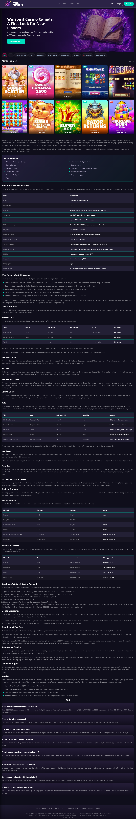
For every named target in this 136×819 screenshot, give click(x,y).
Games (72, 4)
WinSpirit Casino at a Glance (16, 162)
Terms (84, 808)
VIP (11, 55)
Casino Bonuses (11, 165)
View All (130, 61)
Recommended (21, 55)
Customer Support (77, 175)
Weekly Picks (65, 55)
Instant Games (100, 55)
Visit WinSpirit (16, 41)
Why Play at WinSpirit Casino (81, 162)
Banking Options (11, 168)
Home (38, 808)
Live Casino (88, 55)
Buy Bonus (40, 55)
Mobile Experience (12, 172)
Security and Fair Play (78, 172)
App (78, 4)
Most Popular (52, 55)
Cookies (97, 808)
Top (4, 55)
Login (58, 4)
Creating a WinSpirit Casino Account (84, 168)
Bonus (65, 4)
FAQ (7, 178)
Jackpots (76, 55)
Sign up (129, 4)
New (31, 55)
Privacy (90, 808)
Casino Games (76, 165)
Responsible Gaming (13, 175)
